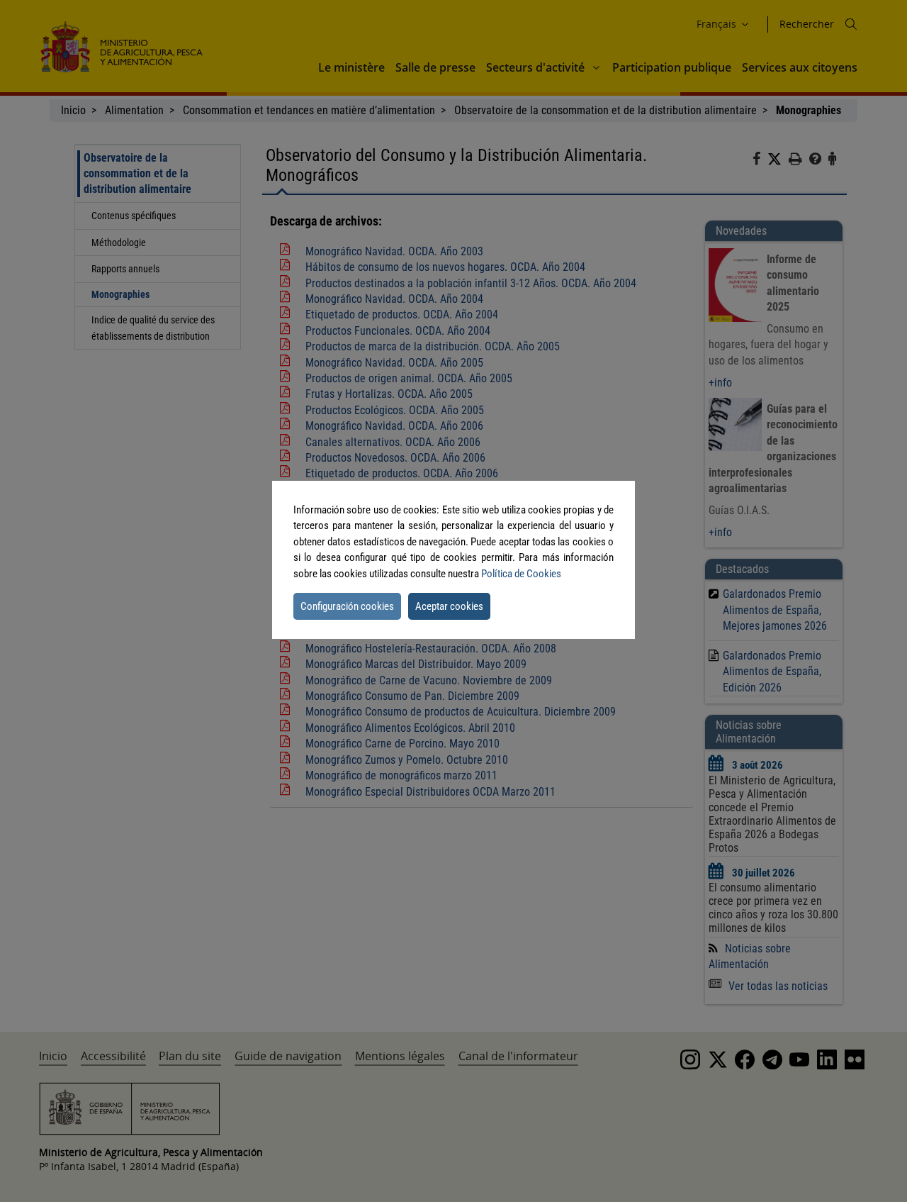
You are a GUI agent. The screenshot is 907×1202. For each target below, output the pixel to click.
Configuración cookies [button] (347, 606)
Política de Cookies (521, 573)
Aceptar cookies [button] (449, 606)
